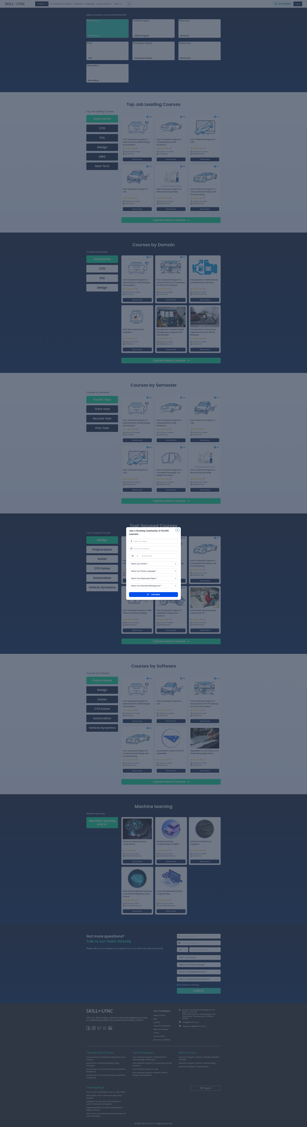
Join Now (155, 594)
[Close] (177, 530)
